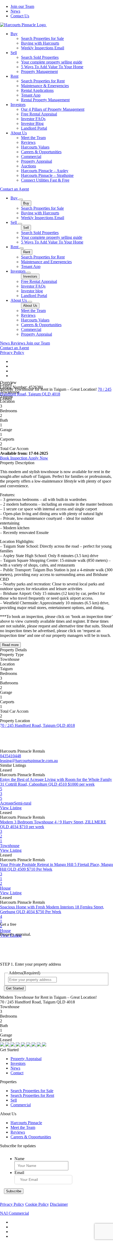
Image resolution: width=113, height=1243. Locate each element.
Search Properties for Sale (42, 38)
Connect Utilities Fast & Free (45, 180)
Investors (18, 104)
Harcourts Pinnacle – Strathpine (47, 175)
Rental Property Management (45, 100)
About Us (19, 133)
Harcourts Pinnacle (26, 1122)
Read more (10, 645)
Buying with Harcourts (40, 43)
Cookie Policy (37, 1204)
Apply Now (38, 458)
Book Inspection (14, 458)
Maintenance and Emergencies (46, 262)
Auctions (28, 166)
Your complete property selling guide (51, 62)
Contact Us (20, 16)
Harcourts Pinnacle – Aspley (44, 170)
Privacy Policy (12, 352)
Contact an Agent (14, 189)
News (15, 11)
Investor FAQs (33, 119)
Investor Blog (32, 123)
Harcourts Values (35, 147)
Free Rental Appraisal (39, 114)
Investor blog (32, 291)
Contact (17, 1073)
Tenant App (30, 95)
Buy (14, 33)
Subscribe (13, 1191)
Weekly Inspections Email (42, 48)
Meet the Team (33, 137)
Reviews (28, 142)
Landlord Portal (34, 128)
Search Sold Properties (40, 57)
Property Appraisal (36, 161)
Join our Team (22, 6)
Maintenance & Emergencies (45, 85)
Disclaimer (59, 1204)
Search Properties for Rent (43, 81)
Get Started (15, 988)
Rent (14, 76)
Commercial (31, 156)
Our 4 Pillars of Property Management (52, 109)
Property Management (39, 71)
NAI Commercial (14, 1213)
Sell (14, 52)
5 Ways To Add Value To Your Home (52, 67)
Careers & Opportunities (41, 152)
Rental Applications (37, 90)
